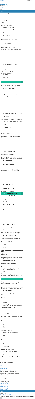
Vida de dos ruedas (3, 4)
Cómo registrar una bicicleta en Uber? (4, 389)
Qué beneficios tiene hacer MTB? (3, 368)
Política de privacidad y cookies (10, 394)
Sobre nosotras (4, 394)
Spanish (29, 0)
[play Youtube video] (12, 57)
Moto (1, 10)
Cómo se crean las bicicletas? (3, 361)
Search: (1, 9)
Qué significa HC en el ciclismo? (3, 385)
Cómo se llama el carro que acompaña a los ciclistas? (6, 370)
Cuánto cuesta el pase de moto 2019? (4, 388)
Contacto (2, 7)
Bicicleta (2, 11)
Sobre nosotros (3, 6)
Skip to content (2, 0)
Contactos (1, 394)
